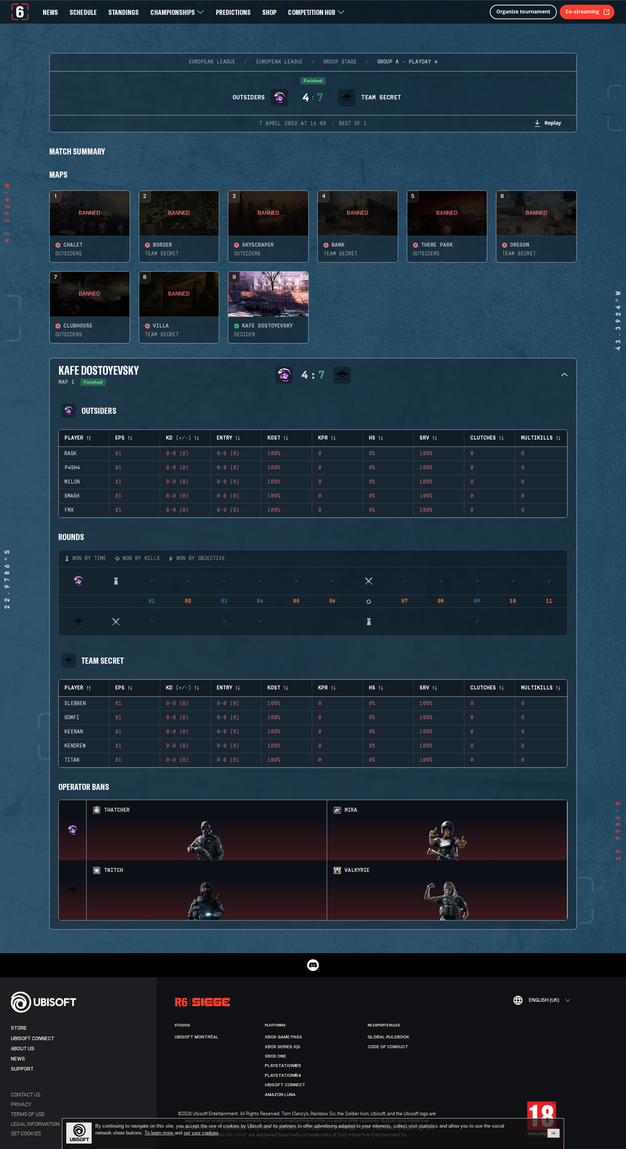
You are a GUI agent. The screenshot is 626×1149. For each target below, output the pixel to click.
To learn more (160, 1133)
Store (19, 1028)
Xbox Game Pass (283, 1036)
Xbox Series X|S (282, 1046)
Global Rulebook (388, 1036)
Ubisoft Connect (32, 1038)
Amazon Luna (280, 1094)
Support (22, 1069)
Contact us (25, 1094)
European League (212, 62)
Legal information (35, 1123)
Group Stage (340, 62)
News (18, 1059)
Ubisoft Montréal (196, 1036)
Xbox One (275, 1056)
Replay (552, 122)
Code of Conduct (388, 1046)
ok (553, 1133)
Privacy (21, 1104)
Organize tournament (523, 11)
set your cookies (201, 1133)
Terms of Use (28, 1114)
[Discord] (313, 965)
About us (22, 1048)
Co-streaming (582, 11)
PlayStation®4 (283, 1075)
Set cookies (26, 1133)
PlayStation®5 (283, 1065)
